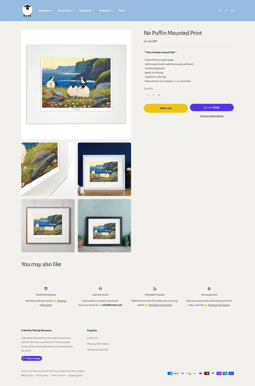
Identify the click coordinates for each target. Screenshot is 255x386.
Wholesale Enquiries (97, 349)
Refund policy (27, 375)
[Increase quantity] (159, 95)
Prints (122, 10)
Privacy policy (42, 375)
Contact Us (92, 338)
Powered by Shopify (75, 371)
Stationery (105, 10)
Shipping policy (75, 375)
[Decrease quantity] (148, 95)
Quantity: (149, 88)
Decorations (64, 10)
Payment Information (219, 305)
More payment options (211, 116)
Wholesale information (160, 305)
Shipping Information (98, 343)
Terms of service (58, 375)
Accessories (85, 10)
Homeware (44, 10)
